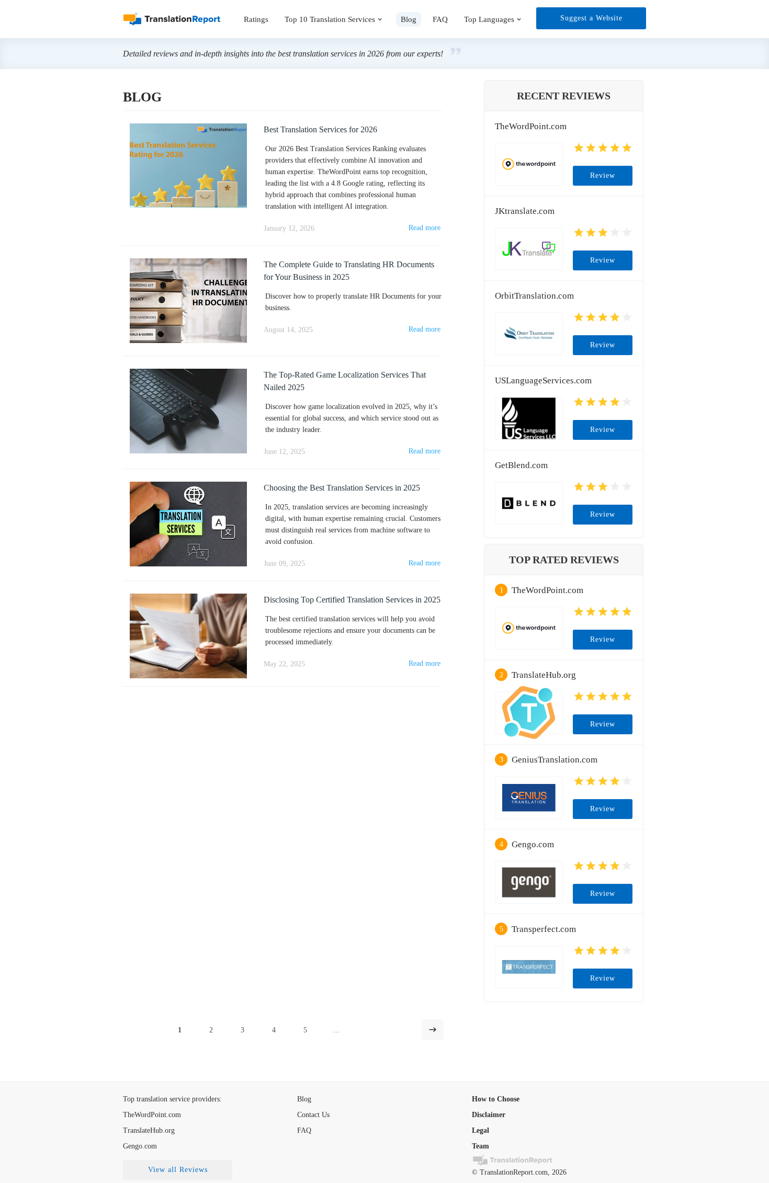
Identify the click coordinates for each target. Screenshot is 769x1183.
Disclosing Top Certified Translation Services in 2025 (352, 599)
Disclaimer (488, 1115)
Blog (304, 1099)
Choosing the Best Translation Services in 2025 (342, 487)
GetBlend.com (521, 465)
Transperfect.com (544, 929)
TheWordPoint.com (531, 126)
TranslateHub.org (544, 675)
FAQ (440, 19)
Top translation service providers (171, 1099)
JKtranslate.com (525, 211)
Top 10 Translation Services (330, 19)
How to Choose (495, 1099)
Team (480, 1146)
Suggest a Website (591, 18)
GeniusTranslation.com (554, 760)
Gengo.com (533, 844)
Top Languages (489, 19)
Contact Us (313, 1115)
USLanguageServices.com (543, 380)
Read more (424, 228)
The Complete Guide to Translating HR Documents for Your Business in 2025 (349, 270)
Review (602, 175)
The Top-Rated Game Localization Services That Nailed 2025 (345, 381)
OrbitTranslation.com (534, 296)
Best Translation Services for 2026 (320, 129)
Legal (480, 1130)
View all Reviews (178, 1170)
